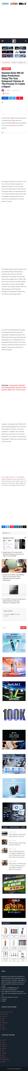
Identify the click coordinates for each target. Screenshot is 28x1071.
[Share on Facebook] (5, 98)
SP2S (3, 1025)
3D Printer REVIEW (14, 827)
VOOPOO (4, 1016)
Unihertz (4, 1048)
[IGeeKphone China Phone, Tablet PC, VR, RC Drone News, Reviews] (14, 41)
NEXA (3, 1020)
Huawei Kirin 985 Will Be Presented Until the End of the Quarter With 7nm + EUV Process (14, 387)
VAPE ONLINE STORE (7, 1012)
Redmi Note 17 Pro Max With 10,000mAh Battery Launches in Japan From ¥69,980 (13, 554)
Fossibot (4, 1046)
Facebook (4, 999)
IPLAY (3, 1027)
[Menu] (3, 41)
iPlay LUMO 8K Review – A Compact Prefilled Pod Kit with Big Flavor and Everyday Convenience (17, 854)
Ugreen (3, 1061)
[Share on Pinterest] (19, 98)
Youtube (4, 1001)
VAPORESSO (5, 1014)
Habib (8, 90)
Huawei (6, 69)
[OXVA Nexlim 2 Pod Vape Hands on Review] (4, 842)
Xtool (3, 1055)
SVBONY (4, 1040)
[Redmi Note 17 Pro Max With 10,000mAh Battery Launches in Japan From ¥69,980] (14, 543)
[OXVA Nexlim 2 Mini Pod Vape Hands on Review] (4, 833)
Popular (5, 827)
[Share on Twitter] (12, 98)
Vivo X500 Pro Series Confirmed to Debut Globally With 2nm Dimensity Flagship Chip (14, 601)
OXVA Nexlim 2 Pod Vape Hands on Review (17, 844)
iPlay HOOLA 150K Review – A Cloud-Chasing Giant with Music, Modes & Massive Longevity (17, 866)
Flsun (3, 1050)
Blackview (4, 1044)
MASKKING (4, 1022)
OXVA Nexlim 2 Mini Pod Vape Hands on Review (17, 835)
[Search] (25, 41)
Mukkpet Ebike (5, 1059)
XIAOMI (23, 827)
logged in (12, 614)
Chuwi (3, 1042)
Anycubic (4, 1053)
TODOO (4, 1029)
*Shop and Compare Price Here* (10, 997)
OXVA (3, 1018)
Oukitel (3, 1057)
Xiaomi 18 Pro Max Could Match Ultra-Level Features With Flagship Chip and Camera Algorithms (13, 577)
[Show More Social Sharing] (24, 98)
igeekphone (18, 1068)
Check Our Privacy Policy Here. (9, 989)
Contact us (4, 987)
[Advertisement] (14, 21)
